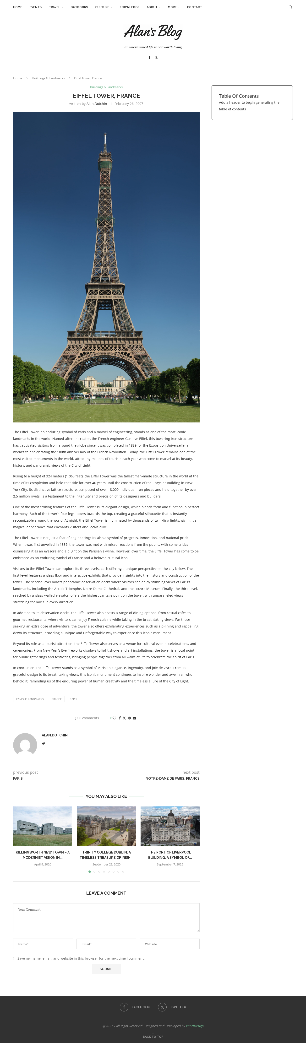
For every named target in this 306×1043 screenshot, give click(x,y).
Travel (54, 7)
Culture (102, 7)
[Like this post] (114, 718)
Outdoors (79, 7)
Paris (73, 699)
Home (17, 7)
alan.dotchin (97, 103)
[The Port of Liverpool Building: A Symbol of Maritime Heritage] (170, 826)
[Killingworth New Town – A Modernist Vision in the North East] (42, 826)
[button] (20, 839)
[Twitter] (156, 57)
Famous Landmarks (30, 699)
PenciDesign (195, 1026)
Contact (194, 7)
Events (35, 7)
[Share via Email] (134, 718)
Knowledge (130, 7)
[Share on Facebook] (120, 718)
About (152, 7)
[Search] (290, 7)
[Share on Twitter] (124, 718)
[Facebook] (149, 57)
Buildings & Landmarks (48, 78)
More (172, 7)
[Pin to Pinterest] (129, 718)
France (57, 699)
